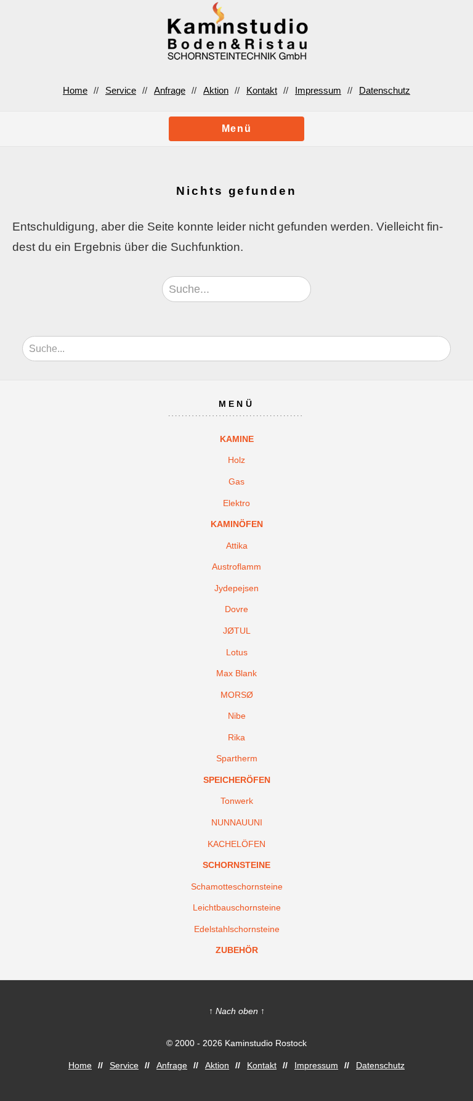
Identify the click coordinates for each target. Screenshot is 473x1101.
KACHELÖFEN (236, 844)
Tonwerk (236, 801)
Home (75, 90)
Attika (237, 545)
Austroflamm (236, 566)
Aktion (215, 90)
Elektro (236, 503)
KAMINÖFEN (237, 524)
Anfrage (169, 90)
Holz (236, 460)
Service (120, 90)
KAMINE (237, 439)
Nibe (237, 716)
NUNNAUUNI (236, 822)
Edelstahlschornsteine (237, 929)
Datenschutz (384, 90)
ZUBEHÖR (237, 950)
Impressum (318, 90)
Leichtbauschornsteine (237, 907)
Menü (236, 128)
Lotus (237, 652)
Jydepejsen (236, 588)
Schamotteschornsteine (237, 886)
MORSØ (236, 695)
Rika (236, 737)
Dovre (236, 609)
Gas (236, 481)
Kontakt (261, 90)
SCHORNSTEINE (236, 865)
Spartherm (236, 758)
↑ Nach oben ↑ (237, 1011)
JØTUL (237, 631)
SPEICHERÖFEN (236, 780)
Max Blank (236, 673)
